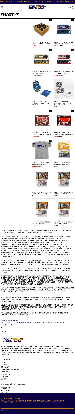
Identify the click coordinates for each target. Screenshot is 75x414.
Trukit (4, 365)
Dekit (3, 362)
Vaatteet (5, 372)
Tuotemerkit (7, 374)
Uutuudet (5, 360)
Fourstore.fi (20, 305)
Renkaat (5, 367)
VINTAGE (4, 377)
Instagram (6, 390)
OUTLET (4, 379)
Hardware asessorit (10, 369)
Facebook (5, 388)
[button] (69, 7)
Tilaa (3, 331)
